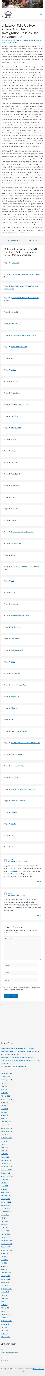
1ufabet (13, 847)
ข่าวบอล (13, 451)
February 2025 (6, 1096)
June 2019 (4, 1298)
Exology (13, 520)
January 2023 (5, 1163)
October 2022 (5, 1173)
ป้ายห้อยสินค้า (15, 673)
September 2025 (6, 1080)
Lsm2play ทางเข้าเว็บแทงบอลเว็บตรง (23, 789)
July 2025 (4, 1083)
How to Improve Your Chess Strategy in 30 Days (17, 1057)
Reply (39, 881)
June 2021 (4, 1221)
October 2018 (5, 1318)
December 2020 (6, 1240)
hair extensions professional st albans (23, 335)
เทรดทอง (14, 497)
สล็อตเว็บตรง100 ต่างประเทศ (20, 615)
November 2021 (6, 1205)
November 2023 (6, 1131)
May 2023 (4, 1150)
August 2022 (5, 1179)
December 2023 (6, 1128)
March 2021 (5, 1231)
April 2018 (4, 1334)
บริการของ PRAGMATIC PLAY (20, 404)
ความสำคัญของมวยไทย (18, 685)
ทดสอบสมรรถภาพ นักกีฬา (19, 347)
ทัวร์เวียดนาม (15, 696)
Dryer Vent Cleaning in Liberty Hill (22, 532)
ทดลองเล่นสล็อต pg (17, 754)
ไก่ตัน (12, 581)
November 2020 (6, 1244)
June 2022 (4, 1186)
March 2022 (5, 1192)
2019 (14, 40)
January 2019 (5, 1311)
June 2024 (4, 1109)
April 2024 (4, 1115)
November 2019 (6, 1282)
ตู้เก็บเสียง (14, 708)
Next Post (32, 240)
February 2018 (5, 1337)
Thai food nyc (15, 627)
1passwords (15, 263)
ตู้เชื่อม (13, 662)
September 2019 (6, 1289)
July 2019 (4, 1295)
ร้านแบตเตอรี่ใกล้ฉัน (17, 766)
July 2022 (4, 1183)
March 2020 (5, 1269)
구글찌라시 (11, 859)
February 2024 (6, 1122)
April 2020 (4, 1266)
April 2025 (4, 1093)
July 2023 (4, 1144)
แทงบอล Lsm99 (16, 428)
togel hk (13, 370)
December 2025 (6, 1073)
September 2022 (6, 1176)
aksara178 (14, 381)
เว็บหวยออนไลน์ (16, 323)
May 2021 (4, 1224)
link (12, 719)
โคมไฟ (13, 592)
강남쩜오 (10, 893)
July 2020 (4, 1256)
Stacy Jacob (38, 51)
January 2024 (5, 1125)
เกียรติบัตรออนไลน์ (16, 650)
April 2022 (4, 1189)
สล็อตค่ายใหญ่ (15, 485)
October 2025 (5, 1077)
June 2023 (4, 1147)
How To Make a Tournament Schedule (13, 1067)
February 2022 (6, 1195)
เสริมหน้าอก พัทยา (16, 543)
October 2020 (5, 1247)
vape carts (14, 509)
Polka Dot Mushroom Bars (19, 731)
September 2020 (6, 1250)
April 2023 (4, 1154)
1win (12, 835)
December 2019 (6, 1279)
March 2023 (5, 1157)
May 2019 (4, 1301)
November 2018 (6, 1314)
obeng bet (14, 604)
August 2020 (5, 1253)
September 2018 (6, 1321)
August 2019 (5, 1292)
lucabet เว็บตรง (16, 638)
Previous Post (14, 240)
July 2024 (4, 1105)
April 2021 (4, 1228)
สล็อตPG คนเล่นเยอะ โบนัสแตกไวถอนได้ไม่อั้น (25, 743)
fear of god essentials (18, 801)
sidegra (13, 439)
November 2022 (6, 1170)
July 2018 (4, 1327)
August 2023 (5, 1141)
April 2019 (4, 1305)
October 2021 (5, 1208)
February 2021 (5, 1234)
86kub (13, 555)
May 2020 (4, 1263)
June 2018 (4, 1330)
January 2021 (5, 1237)
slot (12, 358)
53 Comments (7, 40)
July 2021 (4, 1218)
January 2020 (5, 1276)
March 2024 (5, 1118)
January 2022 (5, 1199)
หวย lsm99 (14, 312)
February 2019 (5, 1308)
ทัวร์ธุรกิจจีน (14, 462)
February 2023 (6, 1160)
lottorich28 (14, 777)
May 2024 (4, 1112)
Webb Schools (15, 474)
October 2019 (5, 1285)
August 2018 (5, 1324)
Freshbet (14, 812)
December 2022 (6, 1167)
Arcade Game (15, 393)
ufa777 (13, 824)
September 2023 (6, 1138)
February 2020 (6, 1273)
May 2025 (4, 1089)
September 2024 (6, 1099)
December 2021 (6, 1202)
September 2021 (6, 1211)
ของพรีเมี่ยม (14, 416)
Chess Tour (21, 40)
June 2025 (4, 1086)
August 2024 (5, 1102)
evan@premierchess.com (9, 1352)
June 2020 (4, 1260)
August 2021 (5, 1215)
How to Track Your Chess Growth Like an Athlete (17, 1048)
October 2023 (5, 1134)
